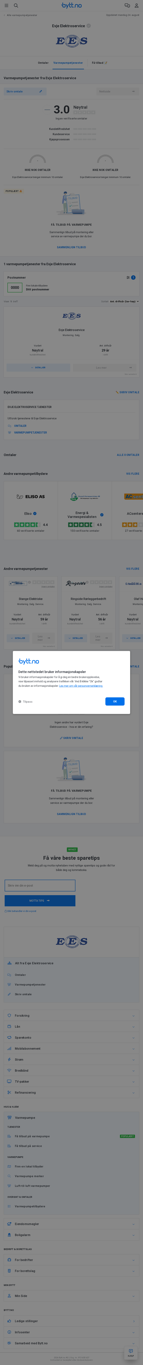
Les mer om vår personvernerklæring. (81, 685)
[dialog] (71, 682)
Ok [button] (115, 701)
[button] (25, 701)
